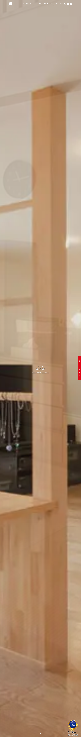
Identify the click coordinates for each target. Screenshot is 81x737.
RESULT (32, 4)
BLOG (61, 4)
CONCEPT (17, 4)
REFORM (25, 4)
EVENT (46, 4)
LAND (40, 4)
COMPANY (53, 4)
